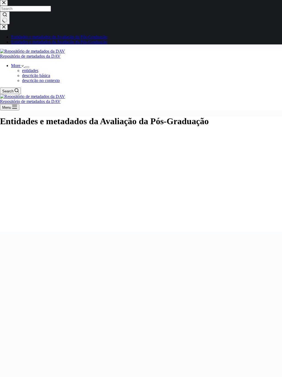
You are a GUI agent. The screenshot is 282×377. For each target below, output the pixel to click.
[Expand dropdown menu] (27, 67)
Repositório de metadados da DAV (30, 56)
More (16, 65)
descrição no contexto (41, 80)
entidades (30, 70)
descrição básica (36, 75)
